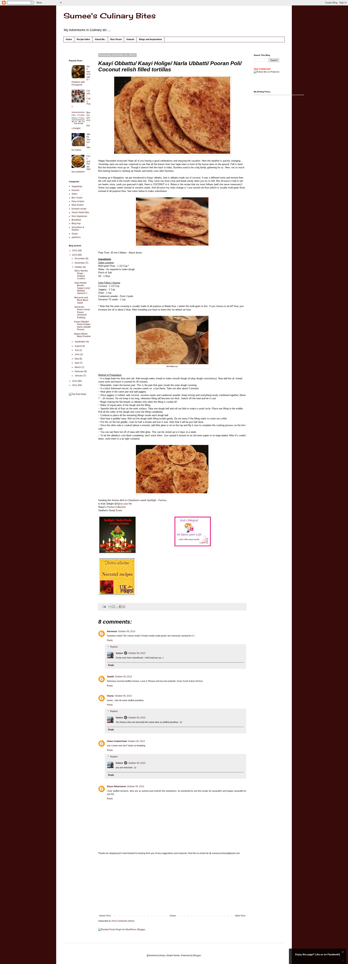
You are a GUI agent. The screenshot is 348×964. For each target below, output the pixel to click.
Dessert (75, 190)
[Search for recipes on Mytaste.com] (77, 394)
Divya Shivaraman (116, 786)
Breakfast (76, 220)
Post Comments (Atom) (123, 921)
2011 (75, 385)
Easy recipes (78, 201)
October (79, 267)
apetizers (76, 237)
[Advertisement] (172, 884)
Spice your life (124, 503)
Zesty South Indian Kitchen (190, 681)
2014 (75, 250)
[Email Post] (104, 606)
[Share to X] (117, 606)
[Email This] (110, 606)
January (79, 375)
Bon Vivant (116, 39)
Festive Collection (116, 507)
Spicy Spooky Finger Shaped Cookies (81, 274)
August (78, 346)
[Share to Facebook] (120, 606)
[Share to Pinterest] (124, 606)
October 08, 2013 (126, 631)
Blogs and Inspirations (150, 39)
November (80, 263)
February (79, 371)
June (77, 354)
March (78, 367)
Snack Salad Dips (80, 212)
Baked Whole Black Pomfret (82, 335)
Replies (114, 647)
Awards (130, 39)
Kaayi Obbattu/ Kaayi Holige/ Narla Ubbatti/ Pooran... (82, 325)
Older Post (240, 915)
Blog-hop (76, 223)
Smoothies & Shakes (78, 228)
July (77, 350)
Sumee (119, 653)
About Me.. (100, 39)
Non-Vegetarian (79, 216)
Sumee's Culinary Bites (109, 15)
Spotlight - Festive (156, 500)
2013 (75, 255)
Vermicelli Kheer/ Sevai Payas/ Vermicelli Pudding (82, 312)
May (77, 358)
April (77, 363)
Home (69, 39)
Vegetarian (77, 186)
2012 (75, 381)
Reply (110, 640)
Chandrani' (133, 500)
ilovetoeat (112, 631)
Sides (74, 194)
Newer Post (105, 915)
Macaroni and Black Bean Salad (81, 300)
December (80, 258)
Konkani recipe (79, 209)
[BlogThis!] (113, 606)
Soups (75, 233)
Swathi (110, 676)
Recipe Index (83, 39)
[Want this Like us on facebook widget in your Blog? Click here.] (342, 960)
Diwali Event (115, 510)
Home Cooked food (117, 741)
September (80, 341)
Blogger (197, 955)
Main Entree (78, 205)
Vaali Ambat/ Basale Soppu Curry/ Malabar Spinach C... (82, 288)
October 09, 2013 (123, 696)
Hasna (110, 696)
